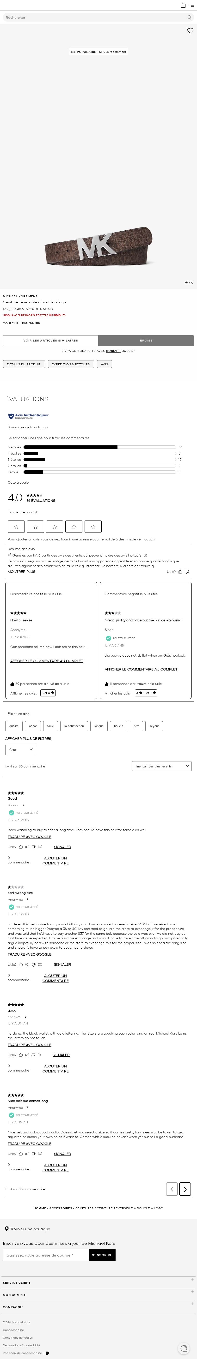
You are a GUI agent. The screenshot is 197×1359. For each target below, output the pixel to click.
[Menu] (191, 5)
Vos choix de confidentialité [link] (23, 1353)
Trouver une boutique (29, 1228)
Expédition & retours (71, 364)
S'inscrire (102, 1255)
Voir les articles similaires (50, 340)
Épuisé (146, 340)
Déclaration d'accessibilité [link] (21, 1345)
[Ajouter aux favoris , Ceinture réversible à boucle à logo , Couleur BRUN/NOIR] (190, 31)
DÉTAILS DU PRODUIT (24, 364)
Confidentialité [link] (13, 1330)
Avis (104, 364)
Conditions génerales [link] (18, 1337)
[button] (184, 1349)
